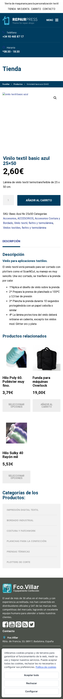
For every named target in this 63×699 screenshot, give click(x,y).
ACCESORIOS (25, 218)
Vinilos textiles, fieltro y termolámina (24, 227)
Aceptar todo (31, 675)
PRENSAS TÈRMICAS (18, 551)
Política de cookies (46, 667)
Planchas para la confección (26, 541)
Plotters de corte (18, 562)
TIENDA (12, 9)
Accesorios (9, 218)
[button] (55, 98)
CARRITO (36, 9)
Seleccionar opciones (16, 405)
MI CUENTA (23, 9)
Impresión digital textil (22, 509)
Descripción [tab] (11, 241)
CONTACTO (49, 9)
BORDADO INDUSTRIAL (20, 520)
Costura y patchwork (21, 530)
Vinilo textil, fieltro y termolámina (33, 223)
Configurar (31, 691)
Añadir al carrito (39, 200)
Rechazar (31, 683)
